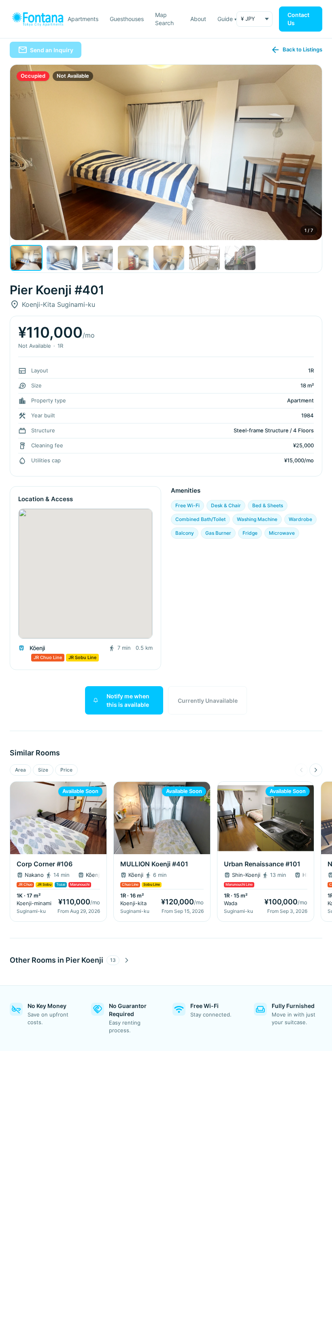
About (198, 18)
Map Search (164, 18)
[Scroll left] (301, 769)
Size (43, 770)
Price (66, 770)
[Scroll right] (315, 769)
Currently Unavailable (208, 700)
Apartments (83, 18)
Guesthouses (127, 18)
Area (20, 770)
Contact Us (298, 18)
